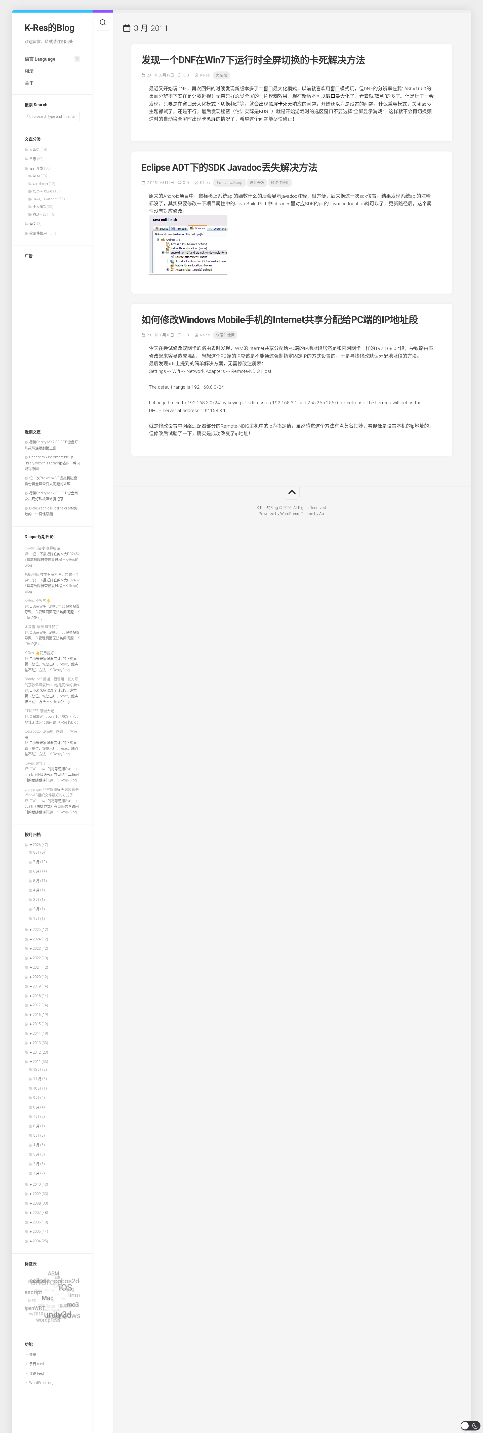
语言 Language (40, 59)
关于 (29, 83)
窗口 (268, 89)
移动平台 (39, 214)
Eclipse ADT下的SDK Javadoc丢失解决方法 (229, 167)
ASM (36, 176)
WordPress (289, 513)
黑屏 (273, 104)
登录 (32, 1354)
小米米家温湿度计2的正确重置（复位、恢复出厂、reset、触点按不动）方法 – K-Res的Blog (51, 664)
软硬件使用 (38, 233)
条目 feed (36, 1364)
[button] (470, 1425)
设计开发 (36, 168)
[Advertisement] (52, 338)
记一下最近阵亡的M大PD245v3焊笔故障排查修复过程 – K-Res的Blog (52, 559)
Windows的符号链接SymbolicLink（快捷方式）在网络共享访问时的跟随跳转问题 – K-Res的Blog (52, 774)
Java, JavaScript (45, 199)
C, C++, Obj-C (42, 191)
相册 (29, 71)
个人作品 (39, 207)
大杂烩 (34, 149)
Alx (321, 513)
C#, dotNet (40, 184)
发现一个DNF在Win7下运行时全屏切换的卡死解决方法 (253, 60)
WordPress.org (41, 1383)
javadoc (289, 196)
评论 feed (36, 1373)
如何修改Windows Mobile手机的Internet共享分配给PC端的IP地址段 (279, 319)
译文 (32, 224)
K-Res (205, 75)
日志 (32, 159)
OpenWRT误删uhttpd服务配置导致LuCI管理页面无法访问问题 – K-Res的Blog (52, 612)
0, (186, 75)
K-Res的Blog (49, 28)
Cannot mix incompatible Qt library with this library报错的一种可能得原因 (52, 463)
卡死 (283, 104)
